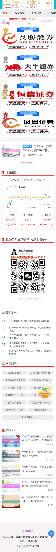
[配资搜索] (50, 4)
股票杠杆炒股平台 (14, 395)
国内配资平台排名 (14, 409)
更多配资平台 (46, 21)
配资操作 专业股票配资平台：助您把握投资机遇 (30, 329)
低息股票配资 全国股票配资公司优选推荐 (29, 320)
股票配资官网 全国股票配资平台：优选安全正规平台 (30, 337)
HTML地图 (31, 540)
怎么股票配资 (14, 372)
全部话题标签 (28, 417)
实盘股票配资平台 (40, 402)
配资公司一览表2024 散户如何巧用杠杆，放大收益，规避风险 (38, 150)
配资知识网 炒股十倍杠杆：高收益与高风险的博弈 (30, 352)
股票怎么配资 (14, 402)
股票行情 (20, 13)
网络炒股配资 (40, 409)
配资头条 (37, 13)
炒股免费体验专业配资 (14, 380)
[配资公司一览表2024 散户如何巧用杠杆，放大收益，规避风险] (11, 150)
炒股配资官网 (14, 387)
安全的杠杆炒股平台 (40, 372)
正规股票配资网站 (40, 380)
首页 (5, 13)
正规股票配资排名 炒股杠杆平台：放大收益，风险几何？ (29, 344)
